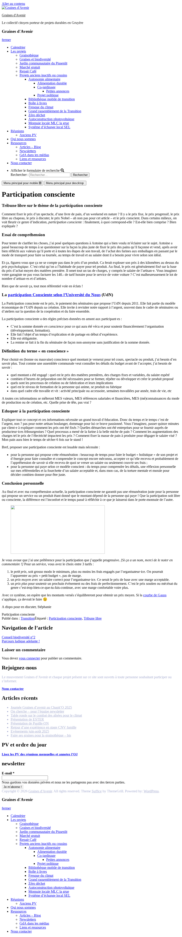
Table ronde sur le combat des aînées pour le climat (46, 715)
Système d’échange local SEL (49, 127)
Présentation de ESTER (27, 719)
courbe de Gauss (154, 595)
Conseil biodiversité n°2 (18, 637)
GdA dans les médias (34, 155)
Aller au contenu (13, 4)
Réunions (17, 131)
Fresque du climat (40, 107)
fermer (6, 40)
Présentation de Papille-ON (30, 723)
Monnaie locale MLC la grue (48, 123)
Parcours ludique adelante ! (21, 641)
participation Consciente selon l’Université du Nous (54, 294)
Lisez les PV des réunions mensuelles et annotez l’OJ (40, 754)
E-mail (8, 773)
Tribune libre (93, 618)
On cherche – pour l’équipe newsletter (37, 711)
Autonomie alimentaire (44, 79)
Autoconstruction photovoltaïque (51, 119)
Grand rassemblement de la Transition (54, 111)
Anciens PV (28, 135)
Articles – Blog (30, 147)
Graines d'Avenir (14, 15)
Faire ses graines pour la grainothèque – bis (41, 735)
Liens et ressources (33, 159)
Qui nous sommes (23, 139)
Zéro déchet (36, 115)
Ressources (18, 143)
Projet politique (48, 95)
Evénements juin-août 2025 (30, 731)
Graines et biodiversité (35, 59)
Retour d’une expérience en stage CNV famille (43, 727)
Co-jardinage (46, 87)
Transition (28, 618)
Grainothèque (29, 55)
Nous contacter (21, 163)
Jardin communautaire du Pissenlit (43, 63)
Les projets (18, 51)
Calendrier (18, 47)
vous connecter (29, 658)
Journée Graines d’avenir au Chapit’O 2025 (41, 707)
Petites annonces (57, 91)
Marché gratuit (30, 67)
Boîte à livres (37, 103)
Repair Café (28, 71)
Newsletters (28, 151)
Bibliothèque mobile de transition (51, 99)
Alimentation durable (52, 83)
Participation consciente (65, 618)
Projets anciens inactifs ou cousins (43, 75)
